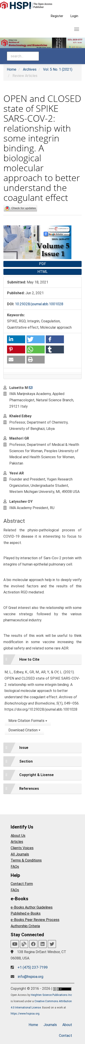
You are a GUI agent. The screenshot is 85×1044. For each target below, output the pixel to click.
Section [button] (26, 761)
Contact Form (22, 884)
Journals (50, 1025)
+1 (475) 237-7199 (32, 967)
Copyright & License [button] (36, 775)
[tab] (42, 659)
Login (74, 16)
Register (57, 16)
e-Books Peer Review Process (35, 920)
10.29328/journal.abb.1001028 (39, 304)
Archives (29, 69)
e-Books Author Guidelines (32, 907)
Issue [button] (23, 747)
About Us (18, 835)
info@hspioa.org (30, 976)
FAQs (15, 866)
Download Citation (23, 730)
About (67, 1025)
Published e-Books (26, 913)
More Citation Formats (26, 720)
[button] (16, 339)
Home (11, 69)
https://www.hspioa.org (25, 1013)
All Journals (20, 854)
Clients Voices (22, 848)
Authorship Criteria (25, 926)
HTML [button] (42, 271)
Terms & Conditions (26, 860)
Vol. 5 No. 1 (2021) (57, 69)
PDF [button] (42, 264)
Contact (65, 1035)
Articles (17, 842)
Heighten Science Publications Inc (51, 995)
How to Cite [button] (29, 659)
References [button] (29, 788)
